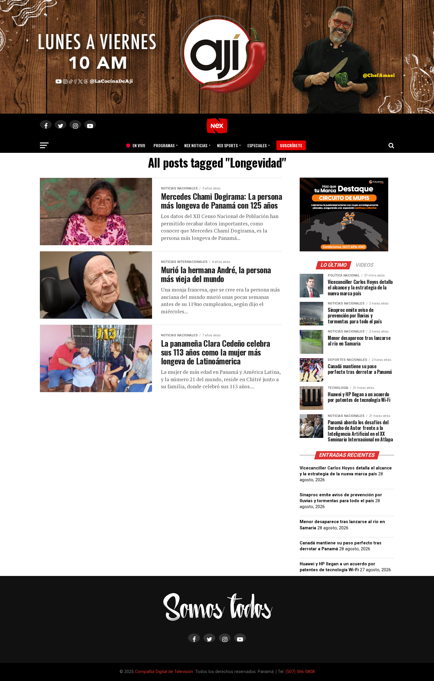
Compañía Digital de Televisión (164, 671)
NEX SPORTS (227, 145)
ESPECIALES (257, 145)
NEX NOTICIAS (195, 145)
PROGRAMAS (164, 145)
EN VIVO (136, 145)
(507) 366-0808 (300, 671)
